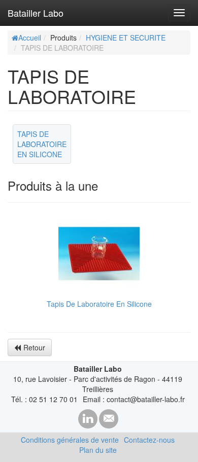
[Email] (108, 419)
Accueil (29, 37)
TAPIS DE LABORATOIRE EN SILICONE (42, 144)
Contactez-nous (149, 440)
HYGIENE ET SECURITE (126, 37)
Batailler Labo (35, 12)
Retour (34, 347)
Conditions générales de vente (70, 440)
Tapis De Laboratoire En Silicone (99, 304)
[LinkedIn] (87, 419)
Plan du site (98, 450)
